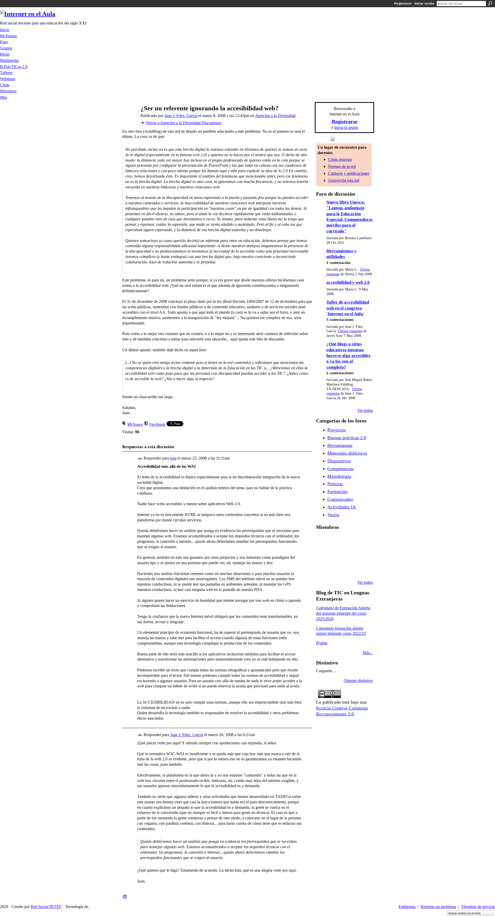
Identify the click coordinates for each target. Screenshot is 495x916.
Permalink (140, 458)
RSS (125, 897)
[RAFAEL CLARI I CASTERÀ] (335, 541)
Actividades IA (341, 507)
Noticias (335, 483)
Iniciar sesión (424, 3)
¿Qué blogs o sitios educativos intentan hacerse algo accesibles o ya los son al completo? (348, 356)
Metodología (339, 476)
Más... (368, 653)
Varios (333, 514)
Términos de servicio (478, 906)
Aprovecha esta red (343, 180)
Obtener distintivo (358, 680)
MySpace (135, 424)
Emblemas (407, 906)
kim (173, 458)
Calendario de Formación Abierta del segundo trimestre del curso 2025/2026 (343, 613)
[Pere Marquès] (322, 568)
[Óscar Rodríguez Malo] (348, 541)
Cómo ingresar (340, 159)
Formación (337, 491)
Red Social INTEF (46, 906)
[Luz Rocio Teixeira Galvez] (362, 554)
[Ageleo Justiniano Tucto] (322, 541)
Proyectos (336, 429)
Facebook (157, 424)
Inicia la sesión (346, 127)
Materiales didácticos (347, 453)
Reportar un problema (438, 906)
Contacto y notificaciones (348, 173)
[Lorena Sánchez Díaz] (322, 554)
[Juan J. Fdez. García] (129, 118)
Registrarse (403, 3)
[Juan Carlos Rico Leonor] (335, 554)
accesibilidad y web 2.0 (348, 282)
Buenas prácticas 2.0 (346, 437)
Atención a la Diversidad (275, 115)
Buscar (490, 3)
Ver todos (365, 410)
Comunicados (340, 499)
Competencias (340, 468)
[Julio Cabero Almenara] (335, 568)
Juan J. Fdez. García (180, 115)
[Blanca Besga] (348, 554)
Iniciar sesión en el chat (465, 913)
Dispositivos (339, 460)
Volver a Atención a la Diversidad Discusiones (183, 123)
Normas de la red (342, 166)
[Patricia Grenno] (348, 568)
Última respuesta (350, 331)
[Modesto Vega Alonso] (362, 541)
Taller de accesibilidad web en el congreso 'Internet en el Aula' (347, 308)
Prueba (321, 643)
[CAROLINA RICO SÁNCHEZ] (362, 568)
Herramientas (339, 445)
